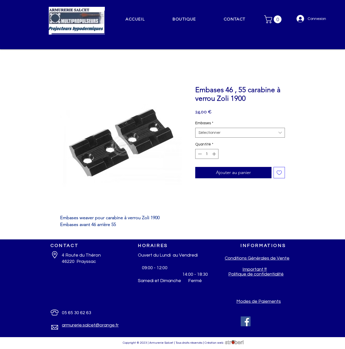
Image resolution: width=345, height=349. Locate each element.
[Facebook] (246, 321)
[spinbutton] (207, 154)
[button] (184, 19)
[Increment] (214, 154)
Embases (204, 123)
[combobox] (240, 133)
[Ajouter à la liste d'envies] (279, 172)
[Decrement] (199, 154)
